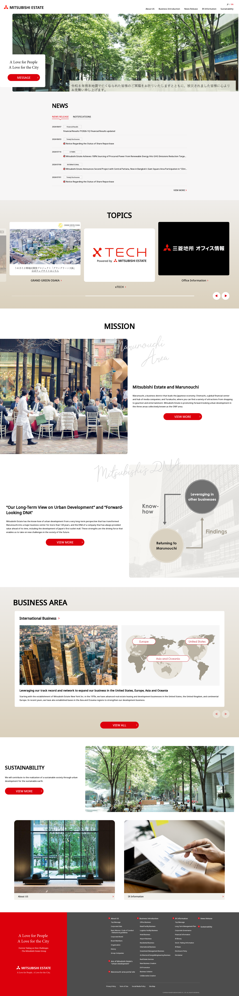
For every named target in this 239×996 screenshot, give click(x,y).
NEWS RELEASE (60, 116)
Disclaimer (178, 955)
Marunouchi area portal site (123, 972)
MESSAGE (23, 77)
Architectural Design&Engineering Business (155, 955)
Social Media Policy (138, 986)
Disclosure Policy (181, 951)
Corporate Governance (183, 930)
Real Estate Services (147, 959)
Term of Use (124, 986)
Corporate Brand (117, 937)
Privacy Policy (111, 986)
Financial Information (182, 935)
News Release (191, 8)
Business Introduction (169, 8)
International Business (148, 947)
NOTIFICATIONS (82, 116)
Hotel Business (145, 935)
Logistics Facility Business (149, 930)
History (113, 949)
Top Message (115, 922)
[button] (216, 296)
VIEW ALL (119, 725)
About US (150, 8)
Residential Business (147, 943)
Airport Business (146, 939)
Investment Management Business (152, 951)
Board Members (116, 941)
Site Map (152, 986)
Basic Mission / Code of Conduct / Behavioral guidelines (122, 931)
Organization (115, 945)
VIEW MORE (179, 190)
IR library (178, 939)
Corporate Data (116, 926)
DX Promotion (145, 967)
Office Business (145, 922)
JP (228, 4)
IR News (178, 947)
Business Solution (146, 972)
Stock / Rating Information (184, 943)
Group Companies (117, 953)
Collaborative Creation (148, 976)
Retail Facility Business (147, 926)
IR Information (209, 8)
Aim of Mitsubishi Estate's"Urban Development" (121, 962)
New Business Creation (148, 963)
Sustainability (227, 8)
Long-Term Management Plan (185, 926)
